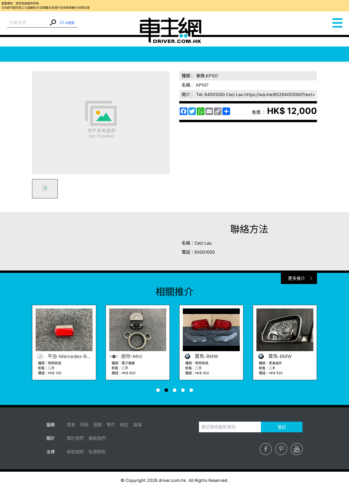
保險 (84, 424)
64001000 (204, 252)
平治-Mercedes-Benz (69, 356)
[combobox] (28, 23)
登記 (282, 427)
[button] (45, 188)
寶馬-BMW (205, 356)
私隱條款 (97, 451)
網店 (124, 424)
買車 (71, 424)
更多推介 (296, 278)
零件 (111, 424)
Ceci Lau (203, 243)
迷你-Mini (131, 356)
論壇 (137, 424)
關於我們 (75, 438)
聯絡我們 (97, 438)
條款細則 (75, 451)
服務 (97, 424)
